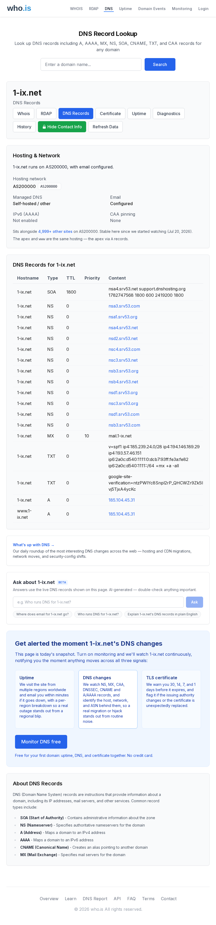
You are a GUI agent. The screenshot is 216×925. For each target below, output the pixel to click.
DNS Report (95, 898)
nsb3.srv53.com (124, 425)
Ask (194, 602)
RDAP (94, 8)
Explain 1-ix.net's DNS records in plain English (163, 614)
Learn (70, 898)
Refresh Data (105, 126)
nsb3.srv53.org (123, 371)
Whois (23, 113)
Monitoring (182, 8)
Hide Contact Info (64, 126)
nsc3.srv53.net (123, 360)
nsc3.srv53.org (123, 403)
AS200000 (48, 186)
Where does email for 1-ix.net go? (42, 614)
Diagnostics (168, 113)
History (24, 126)
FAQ (131, 898)
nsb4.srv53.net (123, 381)
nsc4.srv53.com (124, 349)
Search (160, 64)
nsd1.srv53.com (124, 414)
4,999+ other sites (55, 231)
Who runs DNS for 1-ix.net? (98, 614)
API (117, 898)
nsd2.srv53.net (123, 338)
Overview (49, 898)
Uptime (125, 8)
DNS (109, 8)
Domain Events (152, 8)
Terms (148, 898)
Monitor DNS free (41, 741)
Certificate (110, 113)
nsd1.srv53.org (123, 392)
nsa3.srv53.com (124, 306)
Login (203, 8)
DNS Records (76, 113)
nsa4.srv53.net (123, 327)
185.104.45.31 (122, 500)
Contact (168, 898)
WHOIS (76, 8)
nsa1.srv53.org (123, 316)
